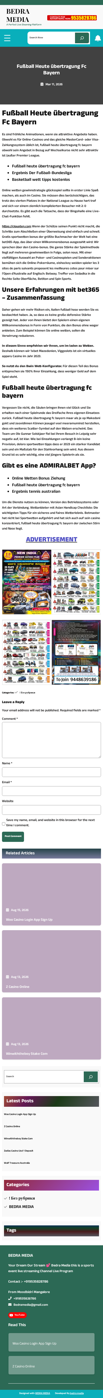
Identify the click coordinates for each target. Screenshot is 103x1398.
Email (7, 782)
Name (7, 764)
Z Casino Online (18, 987)
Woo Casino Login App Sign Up (29, 920)
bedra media (77, 1394)
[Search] (82, 38)
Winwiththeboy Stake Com (27, 1054)
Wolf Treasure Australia (17, 1163)
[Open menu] (7, 38)
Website (8, 801)
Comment (10, 719)
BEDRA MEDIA (18, 14)
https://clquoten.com (16, 227)
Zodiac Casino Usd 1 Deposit (18, 1151)
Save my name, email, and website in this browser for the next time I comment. (50, 823)
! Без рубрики (27, 693)
